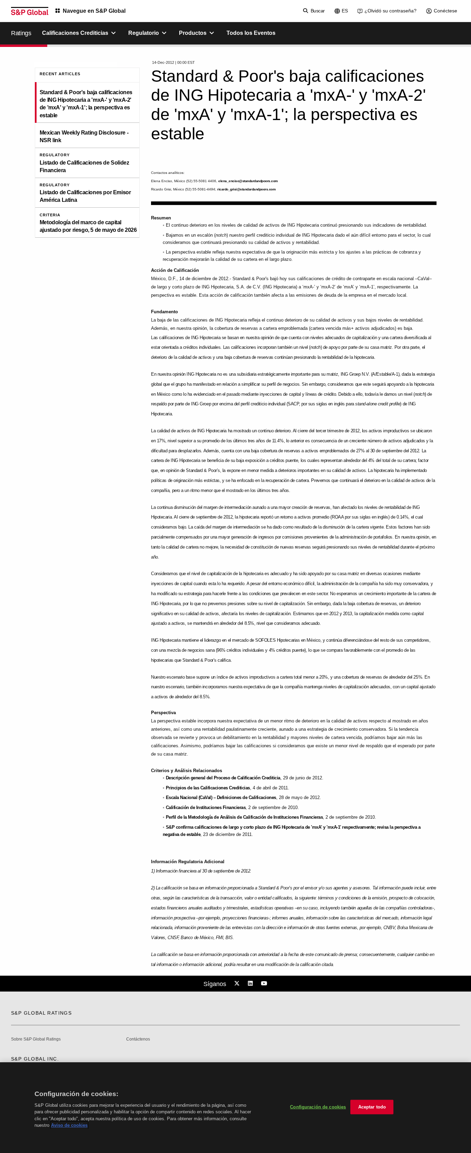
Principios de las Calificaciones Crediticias (208, 787)
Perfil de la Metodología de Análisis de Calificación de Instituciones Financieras (244, 817)
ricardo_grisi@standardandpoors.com (246, 189)
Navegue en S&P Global (94, 11)
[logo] (29, 11)
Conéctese (445, 10)
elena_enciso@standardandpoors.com (248, 181)
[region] (235, 1107)
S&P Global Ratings (41, 1013)
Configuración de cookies (318, 1107)
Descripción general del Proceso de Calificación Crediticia (223, 777)
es (345, 10)
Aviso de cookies (69, 1125)
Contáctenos (138, 1039)
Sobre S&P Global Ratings (36, 1039)
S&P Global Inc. (35, 1059)
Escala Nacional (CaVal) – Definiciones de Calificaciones (221, 797)
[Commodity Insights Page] (237, 983)
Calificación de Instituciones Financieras (206, 807)
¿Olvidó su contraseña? (390, 10)
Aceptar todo (372, 1107)
